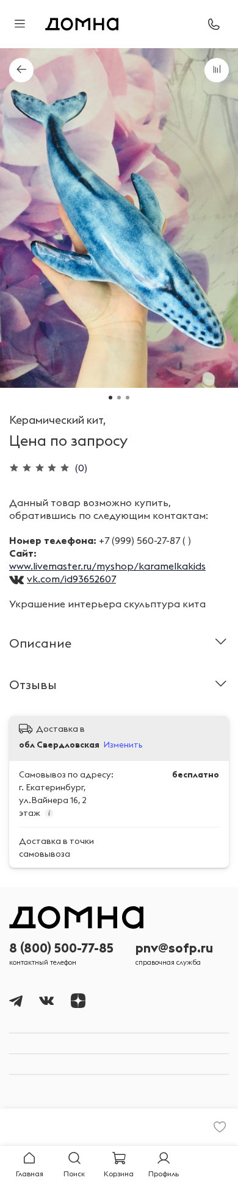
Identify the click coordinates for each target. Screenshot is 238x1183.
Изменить (123, 744)
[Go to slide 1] (110, 397)
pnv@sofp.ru (174, 948)
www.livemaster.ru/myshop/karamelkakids (107, 566)
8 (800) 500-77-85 (61, 948)
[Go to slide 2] (119, 397)
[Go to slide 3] (127, 397)
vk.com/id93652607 (71, 579)
